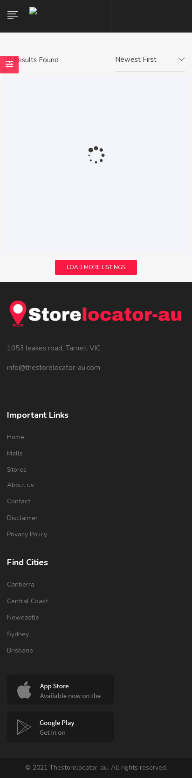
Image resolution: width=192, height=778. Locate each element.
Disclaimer (22, 518)
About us (20, 485)
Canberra (20, 584)
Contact (18, 501)
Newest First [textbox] (136, 59)
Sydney (18, 634)
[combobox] (150, 60)
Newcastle (23, 617)
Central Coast (27, 601)
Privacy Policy (27, 534)
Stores (17, 469)
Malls (15, 453)
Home (15, 437)
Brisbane (20, 650)
